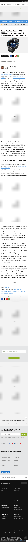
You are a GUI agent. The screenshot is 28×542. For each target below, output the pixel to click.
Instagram (15, 443)
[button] (10, 67)
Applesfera (3, 494)
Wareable (6, 287)
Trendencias (4, 516)
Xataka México (4, 527)
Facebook (11, 56)
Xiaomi (2, 465)
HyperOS (17, 24)
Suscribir (23, 434)
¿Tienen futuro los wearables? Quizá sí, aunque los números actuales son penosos (13, 291)
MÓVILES (9, 4)
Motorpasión (17, 507)
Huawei (3, 462)
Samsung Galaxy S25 (15, 423)
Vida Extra (16, 492)
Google (16, 462)
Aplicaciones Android (6, 457)
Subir (23, 483)
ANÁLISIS (3, 4)
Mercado (16, 460)
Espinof (16, 500)
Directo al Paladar (5, 507)
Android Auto (4, 468)
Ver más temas (5, 472)
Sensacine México (18, 528)
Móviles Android (5, 455)
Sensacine (16, 499)
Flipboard (16, 56)
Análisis (16, 455)
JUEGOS (23, 4)
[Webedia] (25, 1)
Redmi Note (23, 24)
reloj (22, 296)
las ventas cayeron (6, 74)
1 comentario (6, 55)
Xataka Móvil (4, 492)
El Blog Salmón (17, 516)
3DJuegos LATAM (17, 527)
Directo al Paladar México (6, 532)
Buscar (26, 477)
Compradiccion (4, 520)
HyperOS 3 (11, 24)
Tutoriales (16, 457)
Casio (17, 296)
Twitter (13, 56)
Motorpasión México (18, 532)
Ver (15, 358)
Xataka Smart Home (5, 496)
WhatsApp (5, 24)
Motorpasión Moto (18, 509)
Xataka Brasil (4, 528)
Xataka (2, 490)
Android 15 (16, 468)
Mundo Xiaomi (4, 497)
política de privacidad (19, 437)
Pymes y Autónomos (18, 518)
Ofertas (16, 465)
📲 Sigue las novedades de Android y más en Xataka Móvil (13, 21)
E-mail (18, 56)
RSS (18, 443)
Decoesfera (3, 518)
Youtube (12, 443)
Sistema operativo (5, 460)
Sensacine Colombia (18, 530)
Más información (21, 540)
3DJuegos (16, 490)
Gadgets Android (10, 296)
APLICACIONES (16, 4)
